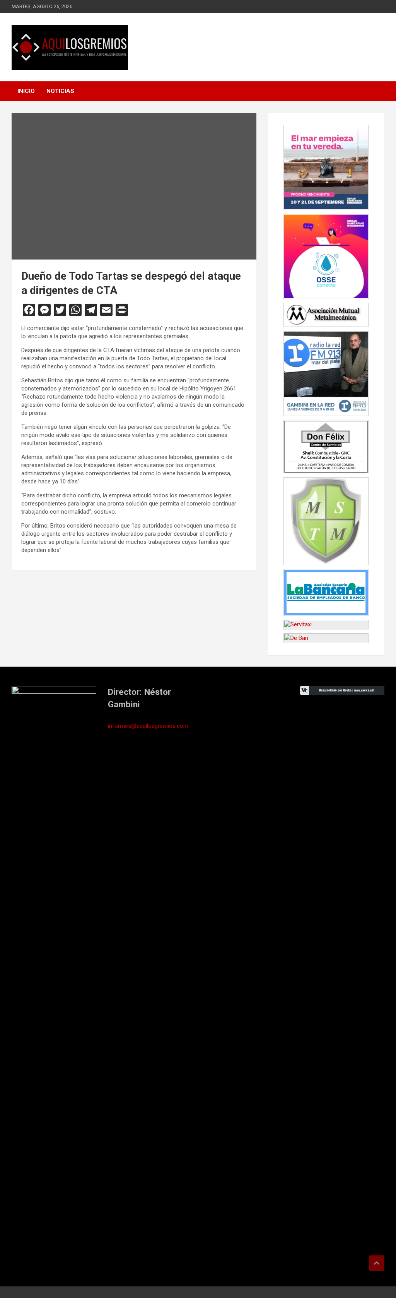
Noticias (60, 91)
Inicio (26, 91)
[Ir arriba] (376, 1263)
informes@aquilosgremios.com (148, 725)
